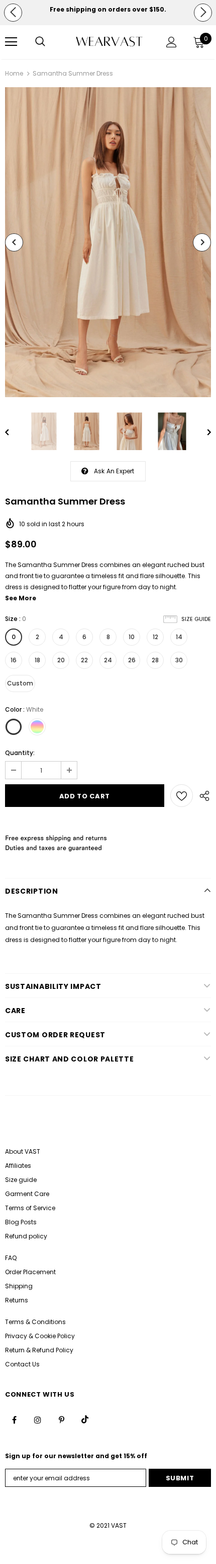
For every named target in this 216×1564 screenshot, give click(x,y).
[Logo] (109, 41)
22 (84, 660)
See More (20, 598)
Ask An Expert (114, 471)
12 (155, 637)
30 (179, 660)
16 (14, 660)
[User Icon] (171, 42)
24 (108, 660)
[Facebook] (14, 1419)
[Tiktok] (85, 1419)
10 (132, 637)
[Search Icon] (40, 42)
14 (179, 637)
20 (61, 660)
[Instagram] (38, 1419)
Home (14, 73)
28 (155, 660)
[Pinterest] (61, 1419)
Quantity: (20, 752)
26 (132, 660)
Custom (20, 683)
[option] (108, 9)
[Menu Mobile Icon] (11, 42)
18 (37, 660)
